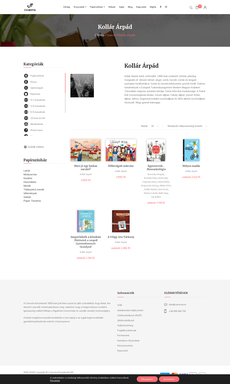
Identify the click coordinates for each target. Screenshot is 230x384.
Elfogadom (147, 379)
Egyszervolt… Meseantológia (156, 167)
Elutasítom (169, 379)
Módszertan (30, 174)
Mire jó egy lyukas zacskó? (85, 167)
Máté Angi (163, 193)
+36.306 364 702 (177, 311)
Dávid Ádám (163, 182)
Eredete (27, 178)
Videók (27, 197)
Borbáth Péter (150, 178)
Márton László (151, 193)
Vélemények (30, 193)
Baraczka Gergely (156, 174)
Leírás (26, 170)
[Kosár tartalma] (196, 7)
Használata (29, 181)
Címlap (99, 35)
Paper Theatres (32, 200)
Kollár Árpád (86, 174)
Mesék (27, 185)
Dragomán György (150, 185)
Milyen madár (191, 165)
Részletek (55, 380)
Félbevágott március (121, 165)
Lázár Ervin (162, 189)
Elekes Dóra (165, 185)
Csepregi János (149, 182)
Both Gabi (163, 178)
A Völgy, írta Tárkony (121, 236)
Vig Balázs (156, 197)
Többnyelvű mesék (33, 189)
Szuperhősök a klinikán (86, 241)
